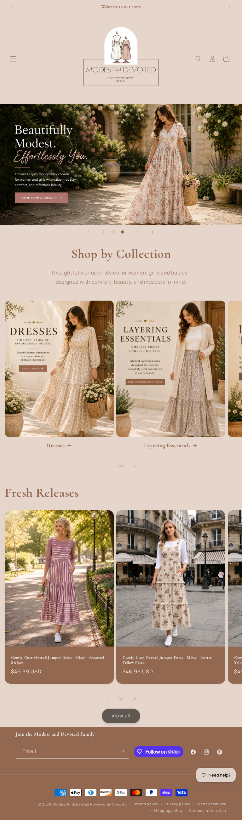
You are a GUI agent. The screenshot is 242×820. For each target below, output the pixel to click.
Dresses (55, 445)
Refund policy (145, 803)
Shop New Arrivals (121, 164)
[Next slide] (138, 232)
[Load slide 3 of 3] (122, 232)
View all (121, 715)
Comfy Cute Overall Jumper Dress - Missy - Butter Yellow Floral (167, 660)
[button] (13, 59)
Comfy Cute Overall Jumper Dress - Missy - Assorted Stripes (57, 660)
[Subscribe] (122, 751)
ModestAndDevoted (71, 804)
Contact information (207, 810)
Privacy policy (177, 803)
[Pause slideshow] (154, 232)
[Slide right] (135, 466)
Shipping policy (168, 810)
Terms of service (211, 803)
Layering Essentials (167, 445)
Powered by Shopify (108, 804)
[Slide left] (107, 466)
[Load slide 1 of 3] (103, 232)
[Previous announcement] (12, 7)
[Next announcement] (230, 7)
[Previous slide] (88, 232)
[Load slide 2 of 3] (113, 232)
